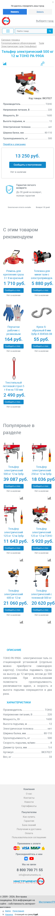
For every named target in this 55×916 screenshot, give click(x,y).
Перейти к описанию (14, 144)
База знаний (29, 825)
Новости (29, 802)
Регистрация (18, 911)
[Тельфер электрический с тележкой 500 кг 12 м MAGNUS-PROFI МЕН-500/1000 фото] (41, 576)
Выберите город (45, 21)
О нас (29, 793)
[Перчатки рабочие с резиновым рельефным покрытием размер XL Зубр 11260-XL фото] (13, 313)
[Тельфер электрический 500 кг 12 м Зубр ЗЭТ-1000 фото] (13, 453)
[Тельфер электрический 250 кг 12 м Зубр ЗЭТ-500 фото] (41, 453)
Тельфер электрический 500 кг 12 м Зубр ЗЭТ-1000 (14, 472)
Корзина (9, 914)
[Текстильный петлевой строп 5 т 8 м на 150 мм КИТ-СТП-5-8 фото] (13, 368)
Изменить (15, 12)
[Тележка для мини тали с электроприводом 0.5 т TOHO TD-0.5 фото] (41, 257)
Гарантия (29, 821)
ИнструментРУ (47, 902)
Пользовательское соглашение (29, 837)
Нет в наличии (13, 295)
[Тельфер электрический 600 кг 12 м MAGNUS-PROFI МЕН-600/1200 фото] (13, 576)
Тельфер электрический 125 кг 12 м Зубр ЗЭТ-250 (14, 534)
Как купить (29, 816)
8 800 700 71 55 (30, 870)
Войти (8, 911)
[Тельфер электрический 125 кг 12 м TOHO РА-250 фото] (41, 514)
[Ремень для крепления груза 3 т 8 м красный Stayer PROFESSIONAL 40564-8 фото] (13, 257)
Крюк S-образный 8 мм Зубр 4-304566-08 (41, 330)
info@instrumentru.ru (30, 875)
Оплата (29, 833)
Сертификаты (29, 806)
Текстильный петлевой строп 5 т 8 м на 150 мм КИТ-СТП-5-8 (13, 388)
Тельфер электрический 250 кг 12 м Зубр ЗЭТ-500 (41, 472)
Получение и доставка (29, 829)
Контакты (29, 797)
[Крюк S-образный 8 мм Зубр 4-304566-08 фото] (41, 313)
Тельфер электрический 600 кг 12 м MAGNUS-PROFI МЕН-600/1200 (13, 597)
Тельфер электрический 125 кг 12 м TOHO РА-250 (41, 534)
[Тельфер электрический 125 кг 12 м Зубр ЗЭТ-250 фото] (13, 514)
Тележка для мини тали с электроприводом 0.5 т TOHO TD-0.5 (42, 276)
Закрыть (40, 12)
